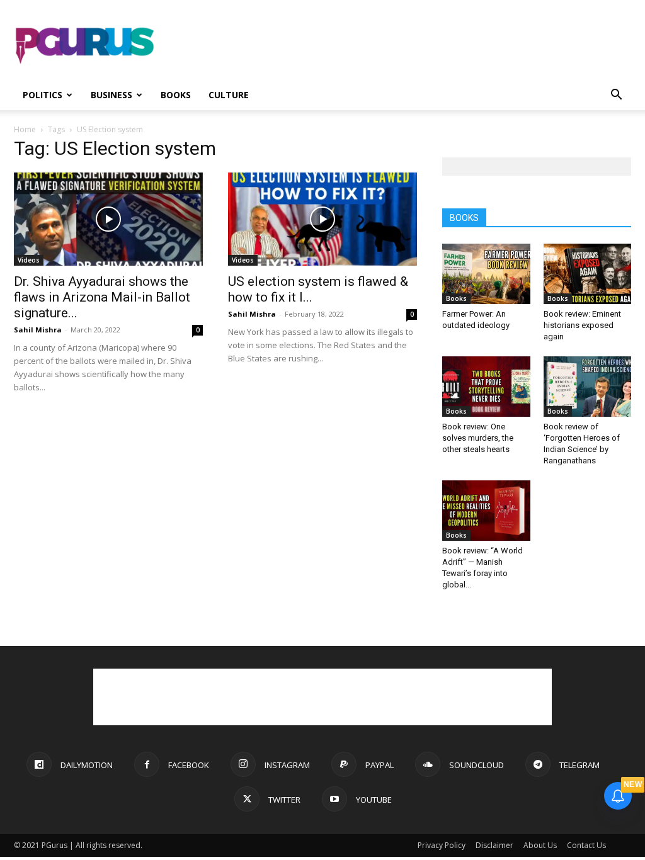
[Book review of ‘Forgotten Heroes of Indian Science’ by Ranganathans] (588, 386)
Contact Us (586, 845)
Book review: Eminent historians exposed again (582, 325)
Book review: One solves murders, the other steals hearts (477, 438)
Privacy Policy (441, 845)
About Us (540, 845)
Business (111, 95)
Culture (228, 95)
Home (25, 129)
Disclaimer (494, 845)
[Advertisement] (401, 46)
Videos (29, 260)
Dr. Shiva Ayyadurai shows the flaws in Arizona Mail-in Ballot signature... (102, 297)
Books (176, 95)
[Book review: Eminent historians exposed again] (588, 274)
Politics (42, 95)
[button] (616, 96)
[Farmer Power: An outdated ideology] (486, 274)
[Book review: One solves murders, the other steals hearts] (486, 386)
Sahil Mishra (38, 329)
